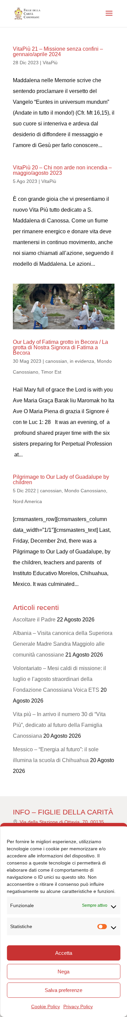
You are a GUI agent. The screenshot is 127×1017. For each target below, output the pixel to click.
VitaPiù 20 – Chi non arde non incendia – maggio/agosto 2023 (62, 170)
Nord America (27, 501)
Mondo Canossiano (85, 490)
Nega (63, 971)
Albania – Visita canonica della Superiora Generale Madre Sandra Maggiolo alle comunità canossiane (62, 644)
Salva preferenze (63, 990)
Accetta (63, 953)
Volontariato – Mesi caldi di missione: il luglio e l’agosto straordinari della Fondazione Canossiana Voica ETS (59, 679)
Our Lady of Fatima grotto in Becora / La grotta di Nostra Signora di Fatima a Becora (60, 347)
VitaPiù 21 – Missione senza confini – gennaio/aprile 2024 (58, 51)
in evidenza (82, 361)
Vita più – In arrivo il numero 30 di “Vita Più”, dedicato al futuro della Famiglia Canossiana (59, 725)
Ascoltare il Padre (34, 619)
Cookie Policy (45, 1006)
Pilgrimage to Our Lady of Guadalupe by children (61, 479)
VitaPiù (50, 62)
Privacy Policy (78, 1006)
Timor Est (51, 372)
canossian (56, 361)
